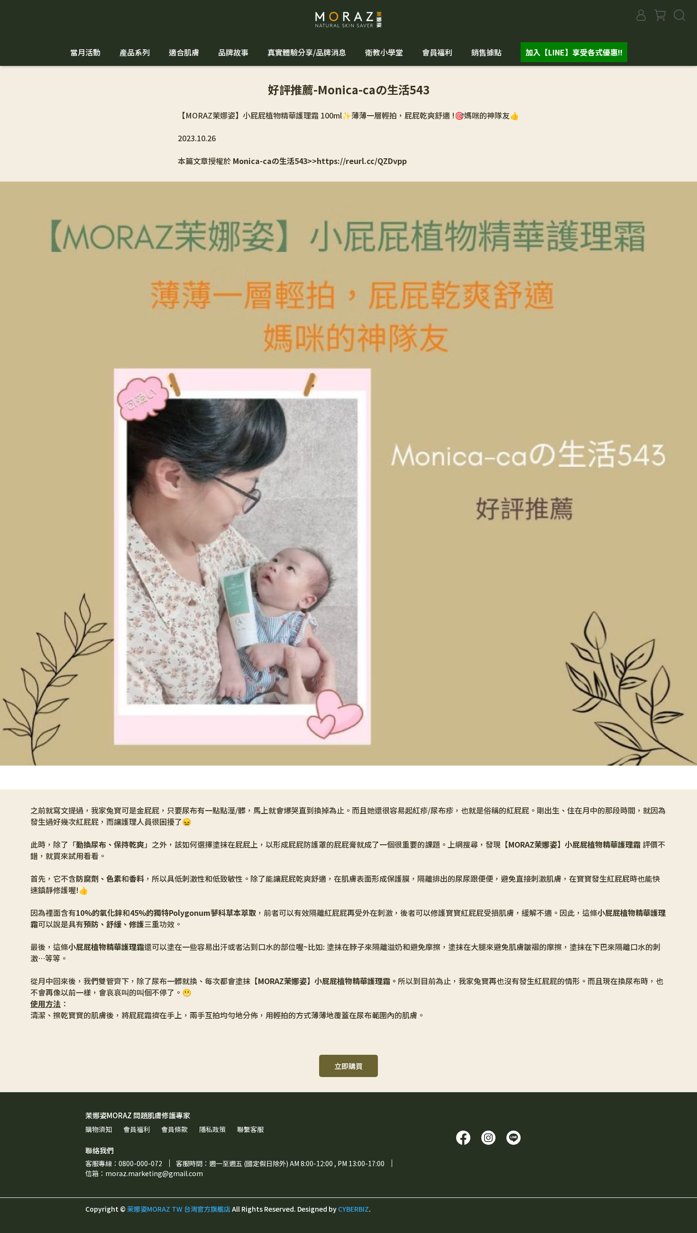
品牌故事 (233, 52)
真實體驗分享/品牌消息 (306, 52)
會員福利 (437, 52)
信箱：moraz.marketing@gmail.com (144, 1173)
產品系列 (134, 52)
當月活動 (85, 52)
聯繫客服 (250, 1129)
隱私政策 (212, 1129)
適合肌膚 (184, 52)
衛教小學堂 (384, 52)
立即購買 (348, 1066)
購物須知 (98, 1129)
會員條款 (174, 1129)
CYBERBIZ (353, 1209)
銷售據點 (486, 52)
